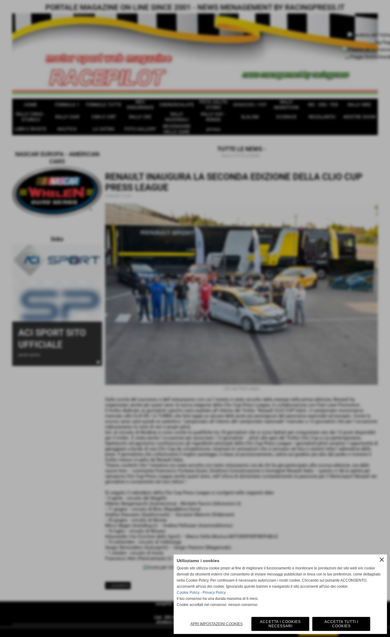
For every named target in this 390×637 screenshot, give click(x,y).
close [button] (381, 559)
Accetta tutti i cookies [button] (341, 624)
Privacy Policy (214, 592)
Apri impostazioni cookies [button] (216, 624)
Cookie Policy (188, 592)
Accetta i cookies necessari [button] (280, 624)
